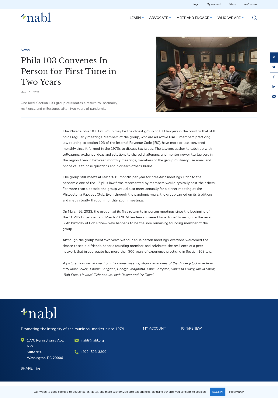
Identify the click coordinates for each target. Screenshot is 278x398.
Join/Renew (250, 4)
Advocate (158, 18)
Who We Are (229, 18)
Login (196, 4)
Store (232, 4)
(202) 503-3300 (93, 351)
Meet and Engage (193, 18)
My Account (214, 4)
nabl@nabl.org (92, 340)
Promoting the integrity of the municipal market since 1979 (72, 328)
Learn (135, 18)
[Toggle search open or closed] (253, 18)
